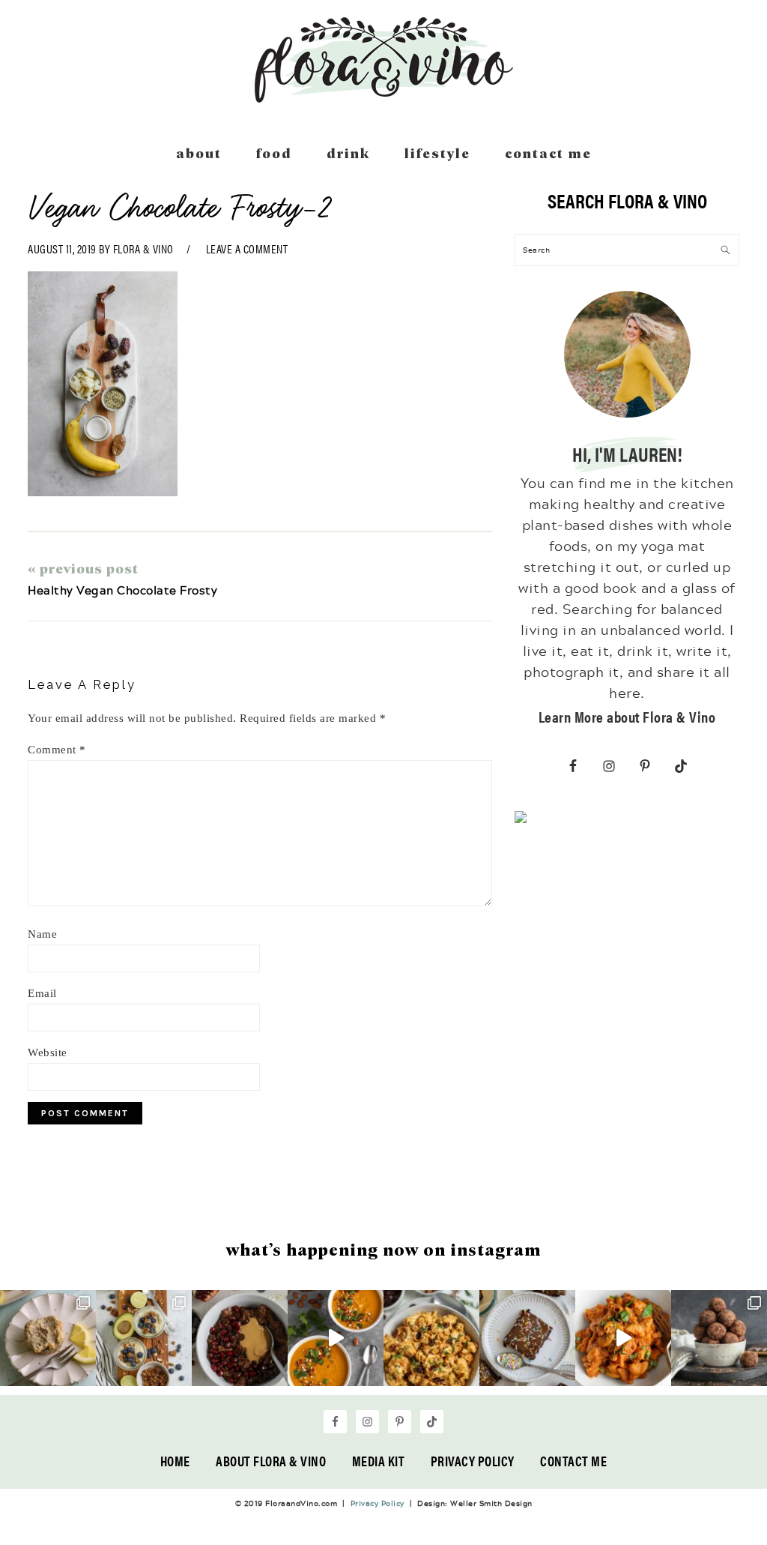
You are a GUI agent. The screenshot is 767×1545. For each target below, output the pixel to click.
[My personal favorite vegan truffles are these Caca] (719, 1338)
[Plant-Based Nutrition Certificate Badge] (521, 820)
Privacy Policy (473, 1460)
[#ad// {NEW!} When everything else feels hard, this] (336, 1338)
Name (42, 934)
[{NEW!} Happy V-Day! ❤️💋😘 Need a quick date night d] (623, 1338)
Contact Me (573, 1460)
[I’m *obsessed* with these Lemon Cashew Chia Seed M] (48, 1338)
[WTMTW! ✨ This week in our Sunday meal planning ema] (144, 1338)
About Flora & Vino (271, 1460)
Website (47, 1052)
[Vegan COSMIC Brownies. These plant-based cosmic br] (527, 1338)
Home (175, 1460)
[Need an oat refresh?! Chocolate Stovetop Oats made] (240, 1338)
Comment (57, 750)
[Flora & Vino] (383, 97)
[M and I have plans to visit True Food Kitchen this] (431, 1338)
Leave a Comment (247, 248)
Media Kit (378, 1460)
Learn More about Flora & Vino (627, 716)
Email (42, 993)
